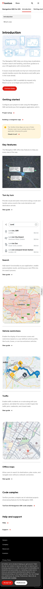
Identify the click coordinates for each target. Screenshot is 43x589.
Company (5, 544)
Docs (18, 3)
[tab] (26, 9)
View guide (6, 210)
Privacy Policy (6, 560)
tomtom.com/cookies (9, 578)
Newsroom (5, 549)
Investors (5, 553)
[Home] (7, 3)
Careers (4, 540)
